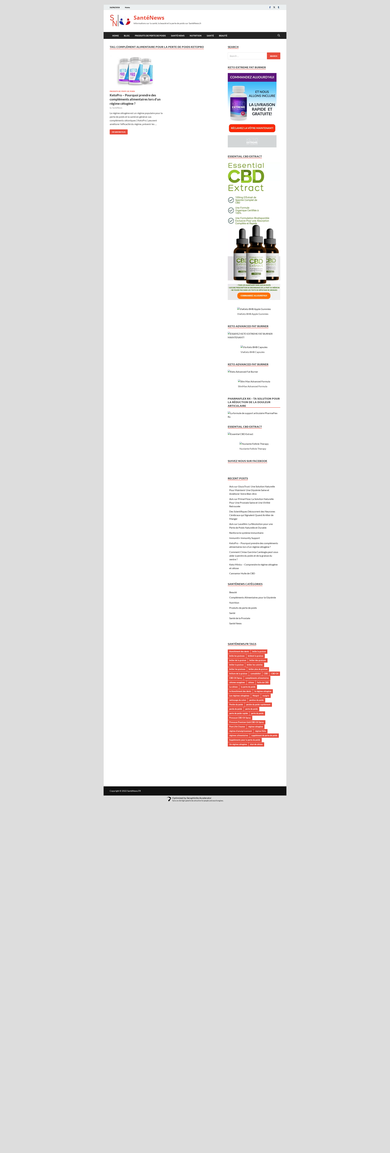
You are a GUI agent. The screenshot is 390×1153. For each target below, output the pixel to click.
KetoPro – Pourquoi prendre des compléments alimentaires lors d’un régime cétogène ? (135, 99)
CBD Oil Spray (235, 678)
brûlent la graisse (255, 656)
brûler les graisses (237, 669)
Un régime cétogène (238, 744)
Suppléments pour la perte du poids (244, 740)
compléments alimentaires (257, 678)
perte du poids (257, 713)
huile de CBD (263, 682)
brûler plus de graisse (258, 669)
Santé (210, 35)
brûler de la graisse (237, 660)
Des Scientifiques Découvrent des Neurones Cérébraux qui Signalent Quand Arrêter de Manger (252, 515)
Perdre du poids (236, 704)
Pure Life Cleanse (237, 726)
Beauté (223, 35)
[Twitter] (274, 7)
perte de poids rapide (238, 713)
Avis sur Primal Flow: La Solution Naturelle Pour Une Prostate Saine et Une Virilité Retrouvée (251, 502)
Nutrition (196, 35)
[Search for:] (254, 55)
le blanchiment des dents (240, 691)
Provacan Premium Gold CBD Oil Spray (246, 722)
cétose (251, 682)
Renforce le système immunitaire (246, 532)
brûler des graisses (257, 660)
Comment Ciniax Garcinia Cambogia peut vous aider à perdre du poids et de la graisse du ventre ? (253, 556)
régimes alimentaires (238, 735)
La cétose (233, 687)
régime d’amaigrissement (240, 731)
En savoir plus (117, 131)
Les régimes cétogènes (239, 695)
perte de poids (251, 709)
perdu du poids (235, 709)
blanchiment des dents (239, 651)
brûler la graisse (236, 664)
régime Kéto (260, 731)
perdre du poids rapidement (258, 704)
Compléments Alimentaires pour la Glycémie (252, 597)
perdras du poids (256, 700)
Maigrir (256, 695)
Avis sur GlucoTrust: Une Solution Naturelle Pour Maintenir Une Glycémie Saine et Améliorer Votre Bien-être (252, 490)
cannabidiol (255, 673)
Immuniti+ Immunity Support (244, 537)
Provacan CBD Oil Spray (240, 718)
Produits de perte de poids (150, 35)
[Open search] (279, 35)
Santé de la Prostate (239, 618)
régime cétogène (255, 726)
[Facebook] (270, 7)
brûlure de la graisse (238, 673)
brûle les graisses (237, 656)
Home (127, 7)
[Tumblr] (278, 7)
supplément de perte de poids (264, 735)
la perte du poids (248, 687)
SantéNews (149, 17)
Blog (127, 35)
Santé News (177, 35)
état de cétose (256, 744)
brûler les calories (255, 664)
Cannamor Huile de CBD (242, 573)
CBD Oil (274, 673)
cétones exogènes (237, 682)
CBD (266, 673)
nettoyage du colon (237, 700)
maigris (265, 695)
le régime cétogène (262, 691)
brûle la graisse (259, 651)
